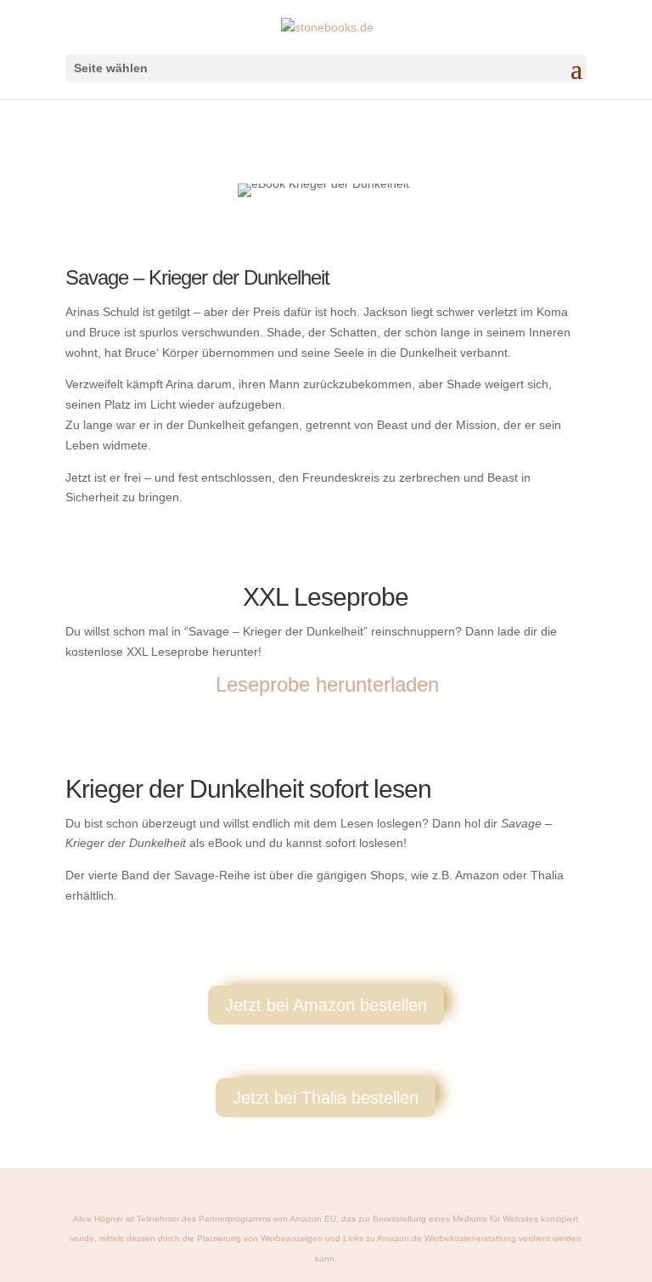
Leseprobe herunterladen (327, 684)
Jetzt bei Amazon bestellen (326, 1005)
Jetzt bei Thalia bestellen (326, 1097)
